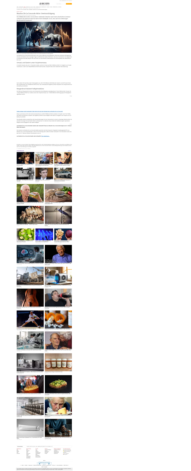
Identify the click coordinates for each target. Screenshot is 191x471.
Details (56, 469)
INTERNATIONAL (55, 6)
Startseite (24, 9)
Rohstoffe (37, 451)
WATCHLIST (70, 0)
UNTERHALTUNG (38, 6)
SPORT (34, 6)
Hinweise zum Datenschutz (46, 465)
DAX (17, 449)
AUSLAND (48, 6)
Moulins (18, 11)
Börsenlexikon (20, 446)
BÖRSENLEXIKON (64, 0)
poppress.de (56, 453)
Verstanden (59, 469)
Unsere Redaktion (60, 465)
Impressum (30, 465)
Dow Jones (18, 453)
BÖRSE (25, 6)
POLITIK (31, 6)
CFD (36, 449)
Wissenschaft (28, 453)
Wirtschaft (27, 450)
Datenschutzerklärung (37, 465)
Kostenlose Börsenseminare (56, 451)
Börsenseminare (38, 457)
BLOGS (60, 0)
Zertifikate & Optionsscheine (38, 456)
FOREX (37, 450)
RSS (67, 0)
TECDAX (18, 451)
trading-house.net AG (57, 449)
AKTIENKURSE (21, 6)
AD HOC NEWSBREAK (48, 449)
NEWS (17, 6)
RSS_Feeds (46, 452)
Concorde (20, 11)
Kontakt (46, 453)
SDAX (17, 452)
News (23, 465)
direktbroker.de (56, 452)
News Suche (68, 3)
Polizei (27, 455)
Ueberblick (30, 9)
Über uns (53, 465)
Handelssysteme (38, 452)
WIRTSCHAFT (28, 6)
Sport (27, 452)
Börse (28, 9)
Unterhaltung (28, 456)
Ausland (27, 454)
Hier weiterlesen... (45, 136)
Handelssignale (38, 453)
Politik (27, 451)
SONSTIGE (59, 6)
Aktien (36, 454)
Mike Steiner (66, 465)
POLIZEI (51, 6)
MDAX (18, 450)
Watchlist (46, 450)
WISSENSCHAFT (43, 6)
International (28, 457)
